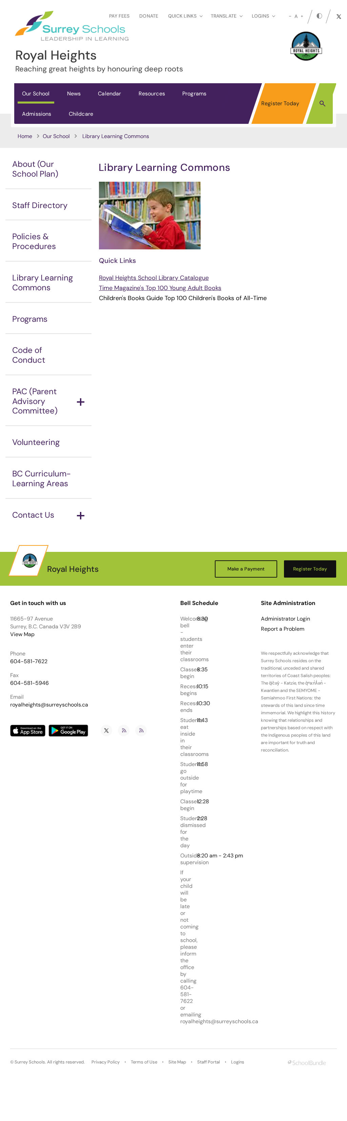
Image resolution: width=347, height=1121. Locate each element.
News (74, 93)
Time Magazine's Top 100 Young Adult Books (160, 288)
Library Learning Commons (42, 282)
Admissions (37, 113)
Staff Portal (208, 1062)
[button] (322, 103)
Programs (194, 93)
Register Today (280, 103)
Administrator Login (285, 618)
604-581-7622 (28, 661)
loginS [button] (260, 16)
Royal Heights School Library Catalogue (154, 278)
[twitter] (339, 16)
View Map (22, 634)
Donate (148, 16)
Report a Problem (282, 629)
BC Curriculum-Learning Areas (41, 478)
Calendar (109, 93)
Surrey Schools (30, 1062)
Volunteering (36, 442)
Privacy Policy (105, 1062)
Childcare (81, 113)
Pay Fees (119, 16)
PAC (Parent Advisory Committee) (35, 401)
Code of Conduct (28, 355)
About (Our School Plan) (35, 169)
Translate (224, 16)
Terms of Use (144, 1062)
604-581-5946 (29, 683)
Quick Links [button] (182, 16)
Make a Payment (246, 569)
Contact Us (33, 515)
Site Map (177, 1062)
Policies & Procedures (34, 241)
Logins (237, 1062)
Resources (152, 93)
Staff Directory (39, 205)
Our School (36, 93)
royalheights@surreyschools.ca (49, 704)
